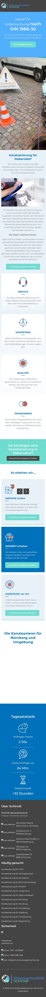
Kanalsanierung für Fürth (12, 869)
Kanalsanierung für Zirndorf (13, 887)
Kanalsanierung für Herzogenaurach (17, 874)
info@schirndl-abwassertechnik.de (23, 960)
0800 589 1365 (16, 955)
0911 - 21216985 (16, 950)
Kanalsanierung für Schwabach (15, 878)
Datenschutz (7, 943)
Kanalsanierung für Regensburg (15, 921)
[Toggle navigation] (42, 6)
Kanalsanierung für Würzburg (14, 904)
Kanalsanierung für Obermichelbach (17, 895)
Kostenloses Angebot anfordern (23, 267)
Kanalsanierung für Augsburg (14, 912)
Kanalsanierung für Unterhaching (16, 917)
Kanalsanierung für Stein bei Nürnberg (18, 882)
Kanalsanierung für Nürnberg (14, 900)
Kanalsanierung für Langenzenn (15, 891)
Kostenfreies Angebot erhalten (23, 458)
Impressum (6, 941)
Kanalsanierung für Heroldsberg (15, 908)
